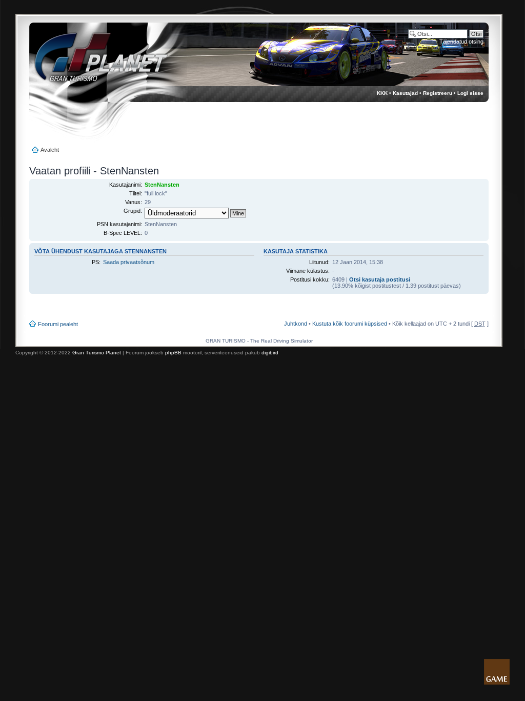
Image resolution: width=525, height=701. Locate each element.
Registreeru (437, 93)
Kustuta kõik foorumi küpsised (349, 324)
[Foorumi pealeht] (91, 62)
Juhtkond (295, 324)
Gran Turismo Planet (96, 352)
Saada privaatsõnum (128, 262)
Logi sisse (470, 93)
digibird (269, 352)
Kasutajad (405, 93)
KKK (382, 93)
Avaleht (50, 150)
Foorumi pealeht (58, 324)
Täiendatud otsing (461, 41)
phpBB (173, 352)
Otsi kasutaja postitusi (379, 279)
